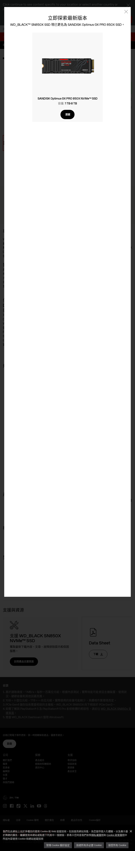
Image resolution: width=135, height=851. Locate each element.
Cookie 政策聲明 (116, 835)
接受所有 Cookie (117, 845)
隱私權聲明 (97, 835)
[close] (126, 12)
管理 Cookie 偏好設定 (58, 845)
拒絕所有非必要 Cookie (89, 845)
